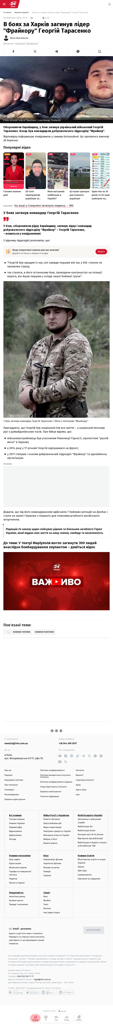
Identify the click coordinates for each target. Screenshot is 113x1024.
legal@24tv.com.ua (42, 979)
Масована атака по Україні (56, 835)
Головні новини (17, 819)
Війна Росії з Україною (56, 815)
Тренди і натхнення (18, 904)
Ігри (77, 795)
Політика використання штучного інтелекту (55, 776)
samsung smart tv (66, 992)
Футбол (47, 900)
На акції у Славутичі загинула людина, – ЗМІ (43, 205)
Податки (13, 879)
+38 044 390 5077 (68, 743)
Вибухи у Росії (50, 839)
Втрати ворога (50, 843)
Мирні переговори (52, 827)
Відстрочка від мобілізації (90, 838)
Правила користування (14, 799)
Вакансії (79, 775)
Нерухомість (16, 892)
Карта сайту (81, 790)
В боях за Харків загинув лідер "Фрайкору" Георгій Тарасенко (60, 13)
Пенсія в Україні (17, 883)
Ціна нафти (14, 859)
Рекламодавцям (11, 795)
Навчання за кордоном (89, 879)
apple (32, 992)
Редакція (8, 775)
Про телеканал (11, 785)
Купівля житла (16, 900)
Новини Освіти (86, 855)
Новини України (21, 13)
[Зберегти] (99, 51)
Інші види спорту (51, 912)
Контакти (80, 770)
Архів (78, 785)
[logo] (12, 4)
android (16, 992)
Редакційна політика (13, 780)
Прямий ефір (15, 827)
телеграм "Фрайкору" (27, 43)
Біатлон (47, 908)
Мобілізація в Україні (90, 815)
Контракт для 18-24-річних (90, 834)
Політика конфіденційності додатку (56, 782)
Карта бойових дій (52, 823)
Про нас (8, 770)
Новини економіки (19, 855)
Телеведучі (9, 790)
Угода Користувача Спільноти (53, 787)
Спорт (46, 892)
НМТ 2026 (82, 871)
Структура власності (85, 780)
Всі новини (15, 815)
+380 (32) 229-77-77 (25, 976)
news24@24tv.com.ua (16, 743)
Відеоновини (15, 831)
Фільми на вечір (51, 867)
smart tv (49, 992)
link (59, 755)
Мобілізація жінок (86, 830)
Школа (81, 867)
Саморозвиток (85, 874)
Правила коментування (50, 792)
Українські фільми (52, 863)
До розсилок (94, 930)
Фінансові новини (18, 867)
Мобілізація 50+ (85, 826)
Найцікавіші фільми (53, 859)
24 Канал (7, 13)
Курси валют (15, 863)
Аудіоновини (15, 835)
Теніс (45, 904)
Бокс (45, 896)
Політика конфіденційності (52, 770)
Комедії (47, 871)
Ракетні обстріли (51, 819)
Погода (12, 839)
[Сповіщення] (109, 4)
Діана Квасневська (19, 38)
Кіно (46, 855)
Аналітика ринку (17, 896)
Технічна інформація (49, 797)
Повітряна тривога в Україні (57, 831)
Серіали (47, 875)
